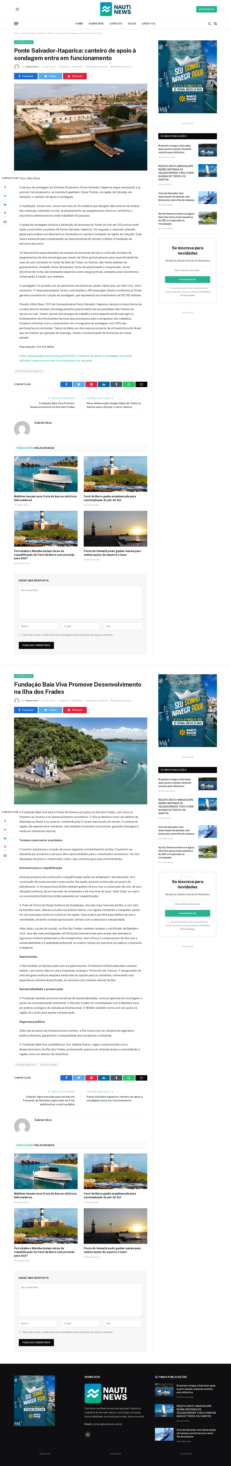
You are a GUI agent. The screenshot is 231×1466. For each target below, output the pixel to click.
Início (16, 33)
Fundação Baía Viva (26, 1064)
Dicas (132, 23)
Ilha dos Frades (49, 1064)
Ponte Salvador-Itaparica (29, 371)
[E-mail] (5, 221)
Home (79, 23)
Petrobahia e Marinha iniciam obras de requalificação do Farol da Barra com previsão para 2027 (44, 554)
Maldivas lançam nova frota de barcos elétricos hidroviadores (45, 498)
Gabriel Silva (32, 67)
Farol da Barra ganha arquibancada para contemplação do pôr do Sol (110, 498)
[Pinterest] (5, 213)
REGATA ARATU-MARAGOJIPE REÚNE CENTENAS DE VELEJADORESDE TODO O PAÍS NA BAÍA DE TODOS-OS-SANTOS (176, 173)
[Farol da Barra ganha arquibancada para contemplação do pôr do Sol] (115, 474)
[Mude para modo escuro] (209, 23)
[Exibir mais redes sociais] (91, 76)
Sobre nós (96, 23)
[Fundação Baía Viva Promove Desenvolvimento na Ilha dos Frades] (80, 760)
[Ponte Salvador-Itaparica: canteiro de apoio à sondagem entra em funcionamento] (80, 127)
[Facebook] (5, 187)
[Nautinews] (115, 9)
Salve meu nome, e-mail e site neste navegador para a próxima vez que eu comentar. (67, 635)
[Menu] (16, 24)
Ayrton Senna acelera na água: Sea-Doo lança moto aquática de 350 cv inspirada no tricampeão (176, 218)
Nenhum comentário (98, 67)
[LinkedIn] (5, 204)
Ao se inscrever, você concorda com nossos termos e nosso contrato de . (187, 292)
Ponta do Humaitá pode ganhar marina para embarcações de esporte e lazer (112, 552)
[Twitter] (5, 195)
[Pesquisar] (215, 24)
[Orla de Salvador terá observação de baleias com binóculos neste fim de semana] (207, 197)
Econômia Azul (23, 42)
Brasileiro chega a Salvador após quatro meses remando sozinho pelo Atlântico (174, 149)
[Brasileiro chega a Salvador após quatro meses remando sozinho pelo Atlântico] (207, 150)
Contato (116, 23)
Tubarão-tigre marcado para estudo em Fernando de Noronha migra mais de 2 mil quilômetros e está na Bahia (49, 1100)
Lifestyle (148, 23)
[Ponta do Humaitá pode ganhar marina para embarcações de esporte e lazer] (115, 529)
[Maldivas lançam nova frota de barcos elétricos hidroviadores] (46, 474)
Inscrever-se (206, 9)
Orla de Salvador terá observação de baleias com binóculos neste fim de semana (176, 196)
